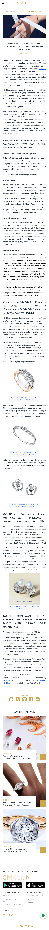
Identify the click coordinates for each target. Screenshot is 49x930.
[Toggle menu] (3, 2)
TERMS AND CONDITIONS (12, 904)
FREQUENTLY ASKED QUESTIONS (10, 900)
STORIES (30, 899)
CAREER (30, 902)
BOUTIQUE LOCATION (35, 896)
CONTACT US (7, 896)
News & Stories (13, 12)
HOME (5, 12)
